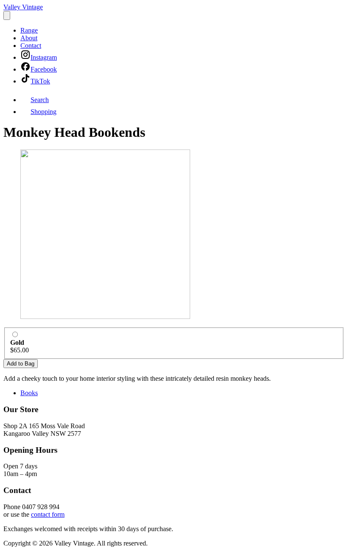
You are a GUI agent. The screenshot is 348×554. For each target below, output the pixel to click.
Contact (30, 45)
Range (29, 30)
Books (29, 392)
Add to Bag (20, 363)
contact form (48, 514)
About (28, 38)
